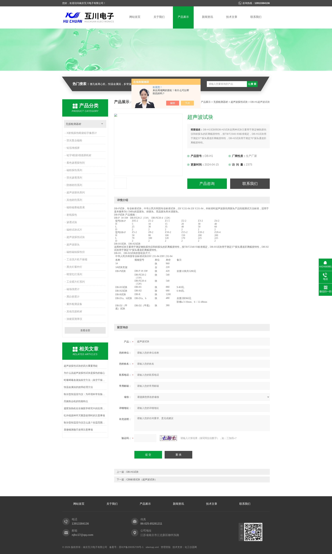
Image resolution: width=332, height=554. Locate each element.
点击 (102, 124)
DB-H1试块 (132, 471)
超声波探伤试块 (76, 237)
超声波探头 (73, 244)
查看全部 (85, 330)
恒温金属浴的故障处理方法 (78, 387)
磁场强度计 (73, 289)
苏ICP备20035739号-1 (131, 547)
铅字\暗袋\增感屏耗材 (79, 155)
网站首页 (134, 16)
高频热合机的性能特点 (76, 401)
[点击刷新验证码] (168, 438)
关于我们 (159, 16)
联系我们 (255, 16)
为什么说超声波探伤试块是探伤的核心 (84, 373)
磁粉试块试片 (74, 229)
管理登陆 (165, 547)
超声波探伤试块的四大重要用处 (81, 365)
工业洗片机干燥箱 (77, 259)
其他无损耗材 (74, 311)
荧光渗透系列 (74, 177)
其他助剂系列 (74, 199)
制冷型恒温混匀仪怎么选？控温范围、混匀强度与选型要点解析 (85, 422)
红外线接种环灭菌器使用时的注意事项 (84, 415)
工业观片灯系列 (76, 281)
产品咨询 (207, 183)
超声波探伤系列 (76, 192)
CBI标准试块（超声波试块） (141, 479)
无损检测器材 (73, 123)
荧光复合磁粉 (74, 140)
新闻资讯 (207, 16)
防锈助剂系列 (74, 185)
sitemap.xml (152, 547)
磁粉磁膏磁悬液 (76, 207)
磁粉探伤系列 (74, 170)
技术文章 (231, 16)
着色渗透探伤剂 (76, 162)
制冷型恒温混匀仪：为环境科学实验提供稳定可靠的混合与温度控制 (85, 394)
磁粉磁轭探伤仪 (76, 251)
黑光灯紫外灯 (74, 266)
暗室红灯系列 (74, 274)
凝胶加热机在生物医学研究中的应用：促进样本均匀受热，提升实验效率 (85, 408)
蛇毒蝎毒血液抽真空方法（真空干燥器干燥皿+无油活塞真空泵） (85, 380)
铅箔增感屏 (73, 147)
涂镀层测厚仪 (74, 318)
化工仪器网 (191, 547)
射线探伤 (72, 214)
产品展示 (183, 16)
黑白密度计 (73, 296)
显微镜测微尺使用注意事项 (78, 429)
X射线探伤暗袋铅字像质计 (82, 132)
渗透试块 (72, 222)
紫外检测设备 (74, 304)
